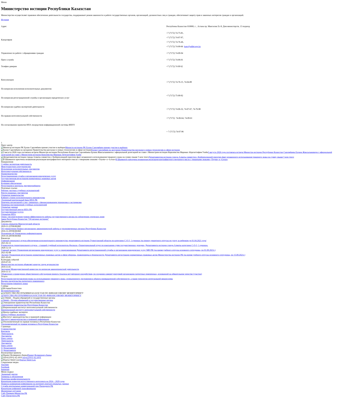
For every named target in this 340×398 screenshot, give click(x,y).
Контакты (5, 331)
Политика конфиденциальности (15, 379)
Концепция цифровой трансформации (18, 388)
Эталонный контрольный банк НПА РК (19, 200)
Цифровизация (8, 181)
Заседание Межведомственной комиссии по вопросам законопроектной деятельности (40, 269)
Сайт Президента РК (10, 396)
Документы (6, 336)
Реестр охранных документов (14, 193)
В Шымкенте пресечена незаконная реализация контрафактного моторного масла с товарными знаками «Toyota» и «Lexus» (172, 159)
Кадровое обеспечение (11, 183)
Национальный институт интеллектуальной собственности (28, 310)
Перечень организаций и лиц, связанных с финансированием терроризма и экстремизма (41, 202)
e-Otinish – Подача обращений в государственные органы (27, 300)
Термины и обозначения (12, 376)
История (5, 20)
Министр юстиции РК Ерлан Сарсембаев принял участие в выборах (96, 147)
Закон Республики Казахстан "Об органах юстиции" (25, 219)
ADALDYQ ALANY (31, 357)
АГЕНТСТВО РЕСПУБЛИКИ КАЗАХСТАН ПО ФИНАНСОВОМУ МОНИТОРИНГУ (41, 295)
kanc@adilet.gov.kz (192, 46)
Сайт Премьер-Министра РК (14, 393)
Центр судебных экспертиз (13, 314)
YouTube (5, 365)
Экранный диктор (9, 374)
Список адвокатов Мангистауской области (20, 224)
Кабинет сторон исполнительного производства (23, 197)
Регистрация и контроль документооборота (20, 186)
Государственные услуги (12, 212)
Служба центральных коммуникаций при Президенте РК (27, 386)
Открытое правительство (12, 195)
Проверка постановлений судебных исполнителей (24, 205)
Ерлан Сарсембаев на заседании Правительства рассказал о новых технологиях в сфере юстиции (136, 150)
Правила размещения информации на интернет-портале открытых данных (35, 384)
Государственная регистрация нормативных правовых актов (28, 178)
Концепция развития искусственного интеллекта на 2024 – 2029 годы (33, 381)
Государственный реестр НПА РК (16, 209)
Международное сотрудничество (16, 166)
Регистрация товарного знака (14, 283)
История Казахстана (10, 291)
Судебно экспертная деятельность (16, 164)
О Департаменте (8, 348)
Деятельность (7, 334)
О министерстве (8, 329)
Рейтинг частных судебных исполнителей (20, 190)
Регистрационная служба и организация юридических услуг (28, 176)
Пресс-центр (6, 338)
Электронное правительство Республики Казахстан (24, 305)
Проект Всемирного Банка (39, 355)
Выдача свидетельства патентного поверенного (22, 281)
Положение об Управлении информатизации (21, 233)
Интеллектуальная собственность (16, 171)
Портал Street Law (28, 360)
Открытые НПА (8, 214)
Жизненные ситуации (11, 391)
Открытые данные (9, 207)
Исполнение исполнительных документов (20, 169)
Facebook (5, 367)
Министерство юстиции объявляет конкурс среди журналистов (30, 264)
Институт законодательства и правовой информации (25, 319)
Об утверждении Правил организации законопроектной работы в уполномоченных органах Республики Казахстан (53, 229)
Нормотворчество (9, 174)
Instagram (5, 369)
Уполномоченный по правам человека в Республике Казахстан (29, 324)
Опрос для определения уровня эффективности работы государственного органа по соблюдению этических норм (52, 217)
